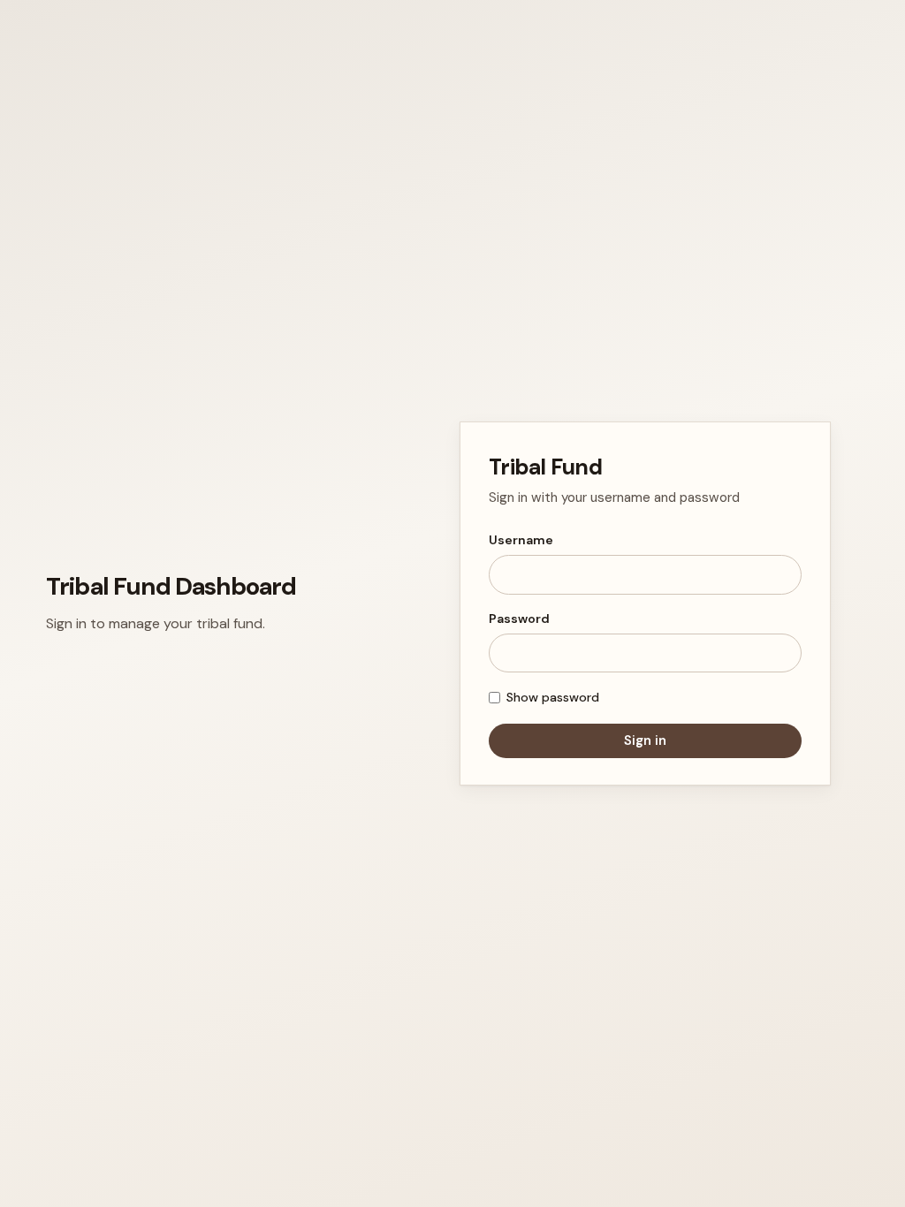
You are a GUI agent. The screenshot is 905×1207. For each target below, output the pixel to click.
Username (521, 540)
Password (519, 618)
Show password (552, 697)
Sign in (645, 740)
